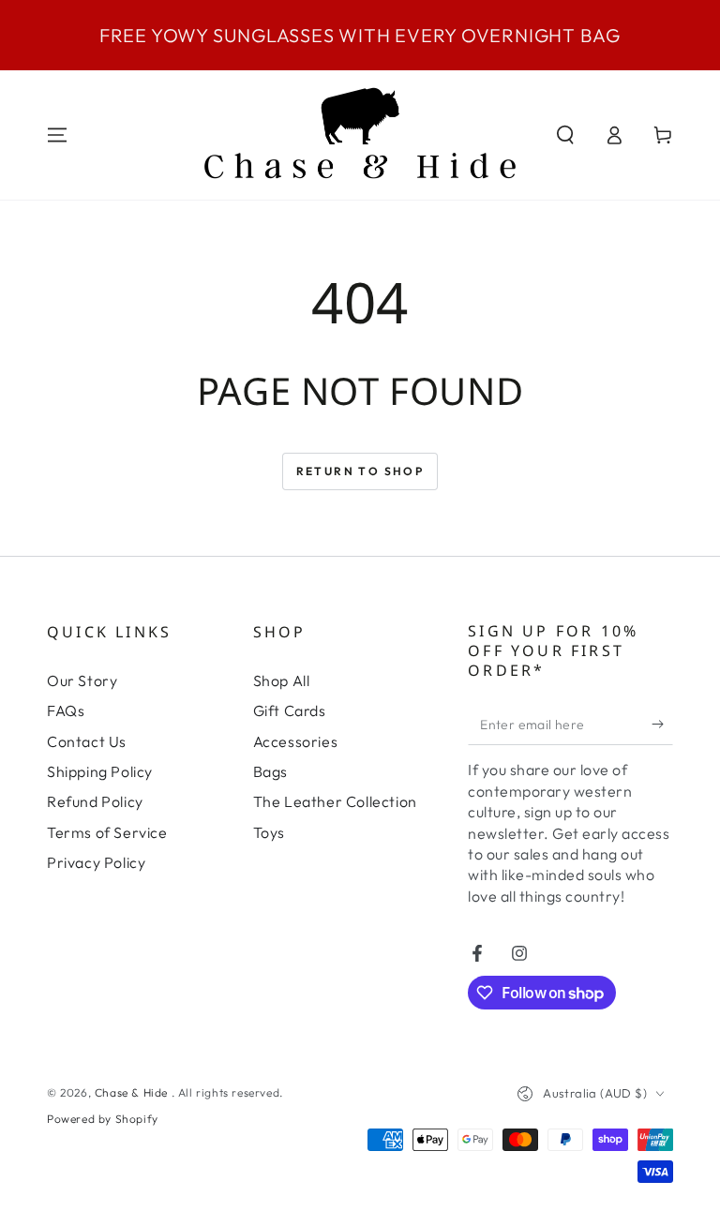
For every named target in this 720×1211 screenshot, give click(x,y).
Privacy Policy (96, 862)
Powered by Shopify (102, 1119)
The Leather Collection (335, 801)
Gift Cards (289, 710)
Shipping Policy (100, 771)
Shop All (281, 680)
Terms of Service (107, 832)
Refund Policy (95, 801)
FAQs (65, 710)
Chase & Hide (133, 1092)
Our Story (82, 680)
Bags (270, 771)
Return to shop (360, 471)
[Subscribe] (662, 723)
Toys (269, 832)
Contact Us (87, 741)
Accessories (295, 741)
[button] (565, 135)
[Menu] (57, 135)
